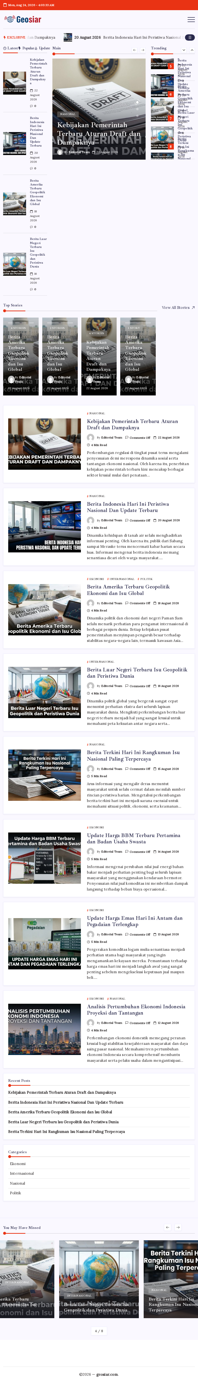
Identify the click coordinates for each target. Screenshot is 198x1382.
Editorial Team (79, 152)
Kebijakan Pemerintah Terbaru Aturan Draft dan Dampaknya (38, 71)
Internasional (22, 1173)
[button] (190, 37)
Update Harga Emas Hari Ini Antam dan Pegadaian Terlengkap (135, 921)
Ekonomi (18, 1163)
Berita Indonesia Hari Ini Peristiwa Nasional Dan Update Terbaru (37, 132)
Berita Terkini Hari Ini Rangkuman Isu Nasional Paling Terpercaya (186, 126)
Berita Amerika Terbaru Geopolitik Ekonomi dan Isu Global (37, 192)
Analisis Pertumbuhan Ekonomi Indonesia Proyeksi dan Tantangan (136, 1009)
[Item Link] (14, 83)
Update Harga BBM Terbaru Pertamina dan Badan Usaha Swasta (185, 152)
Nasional (17, 1183)
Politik (15, 1193)
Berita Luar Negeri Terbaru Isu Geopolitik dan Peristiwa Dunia (38, 252)
